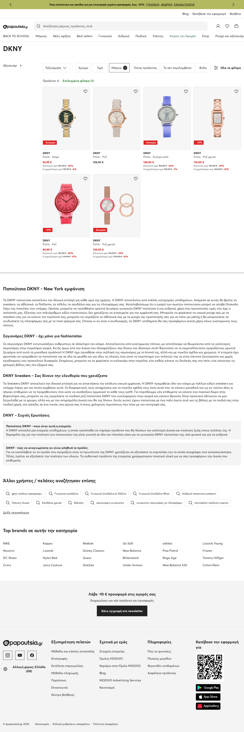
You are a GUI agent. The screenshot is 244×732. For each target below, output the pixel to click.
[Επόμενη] (233, 4)
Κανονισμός (42, 724)
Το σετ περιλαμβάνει (177, 68)
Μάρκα (119, 68)
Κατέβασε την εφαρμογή (211, 14)
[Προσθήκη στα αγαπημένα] (85, 91)
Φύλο (203, 68)
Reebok (88, 543)
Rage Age (170, 558)
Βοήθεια (235, 14)
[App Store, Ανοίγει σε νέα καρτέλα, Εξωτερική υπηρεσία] (208, 697)
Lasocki (48, 550)
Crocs (7, 565)
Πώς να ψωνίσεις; (170, 651)
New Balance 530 (175, 565)
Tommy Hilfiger (213, 558)
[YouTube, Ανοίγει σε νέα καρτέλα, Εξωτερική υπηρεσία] (19, 655)
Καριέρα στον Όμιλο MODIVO (122, 666)
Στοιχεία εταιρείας (122, 651)
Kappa (47, 543)
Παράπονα (73, 680)
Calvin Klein (211, 565)
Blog (187, 14)
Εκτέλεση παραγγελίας (73, 666)
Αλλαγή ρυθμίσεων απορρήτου (71, 724)
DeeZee (88, 565)
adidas (167, 543)
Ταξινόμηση (53, 68)
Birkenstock (131, 558)
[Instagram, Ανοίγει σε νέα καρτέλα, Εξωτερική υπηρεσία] (7, 655)
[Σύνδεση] (218, 26)
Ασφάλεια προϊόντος (170, 673)
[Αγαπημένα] (227, 26)
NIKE (6, 543)
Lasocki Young (213, 543)
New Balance (132, 550)
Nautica (8, 550)
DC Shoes (10, 558)
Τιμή (100, 68)
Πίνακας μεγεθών (170, 658)
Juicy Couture (52, 565)
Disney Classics (93, 550)
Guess (87, 558)
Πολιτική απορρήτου (105, 724)
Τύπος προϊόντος (145, 68)
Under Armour (133, 565)
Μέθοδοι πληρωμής (73, 673)
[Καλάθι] (236, 26)
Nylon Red (50, 558)
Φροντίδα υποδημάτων (170, 666)
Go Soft (128, 543)
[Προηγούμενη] (10, 4)
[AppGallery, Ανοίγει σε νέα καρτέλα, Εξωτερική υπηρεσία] (208, 706)
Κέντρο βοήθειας (73, 695)
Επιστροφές (73, 658)
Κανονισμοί (122, 687)
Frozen (207, 550)
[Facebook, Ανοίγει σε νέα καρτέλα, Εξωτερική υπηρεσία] (32, 655)
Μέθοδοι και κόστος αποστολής (73, 651)
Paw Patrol (170, 550)
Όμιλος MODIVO (122, 658)
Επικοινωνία (73, 687)
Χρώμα (83, 68)
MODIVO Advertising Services (122, 680)
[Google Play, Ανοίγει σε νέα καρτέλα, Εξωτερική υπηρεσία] (208, 688)
